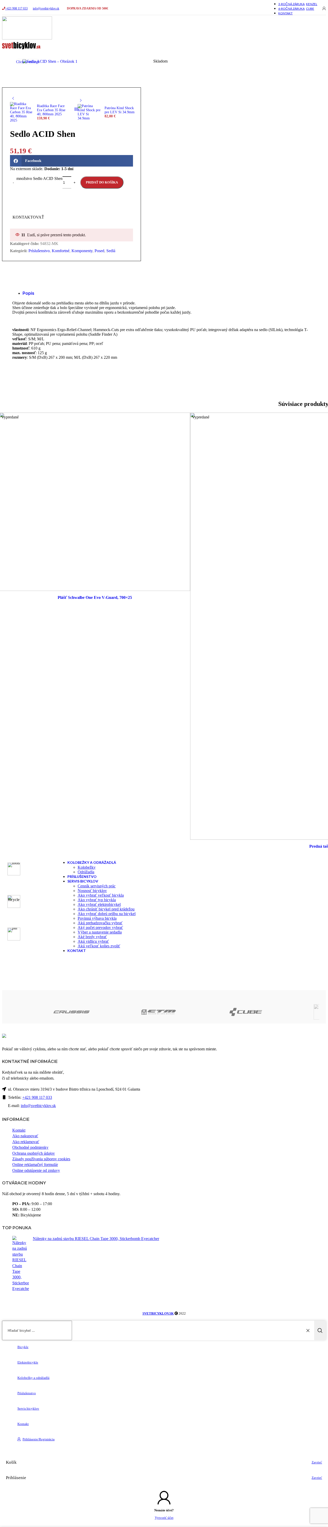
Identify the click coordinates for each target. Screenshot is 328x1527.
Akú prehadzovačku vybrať (100, 923)
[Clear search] (309, 1330)
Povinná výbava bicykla (97, 918)
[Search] (320, 1330)
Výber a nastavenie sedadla (100, 932)
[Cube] (207, 1012)
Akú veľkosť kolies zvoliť (99, 946)
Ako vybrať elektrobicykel (99, 904)
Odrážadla (86, 872)
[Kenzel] (294, 1012)
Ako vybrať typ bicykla (97, 900)
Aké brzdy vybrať (92, 937)
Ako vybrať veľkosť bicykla (101, 895)
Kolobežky (87, 867)
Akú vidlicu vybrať (93, 941)
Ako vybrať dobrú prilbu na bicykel (107, 913)
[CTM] (120, 1012)
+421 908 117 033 (16, 8)
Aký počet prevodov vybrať (100, 927)
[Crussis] (33, 1012)
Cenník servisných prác (97, 886)
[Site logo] (27, 38)
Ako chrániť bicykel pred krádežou (106, 909)
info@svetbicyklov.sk (46, 8)
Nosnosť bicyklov (92, 890)
